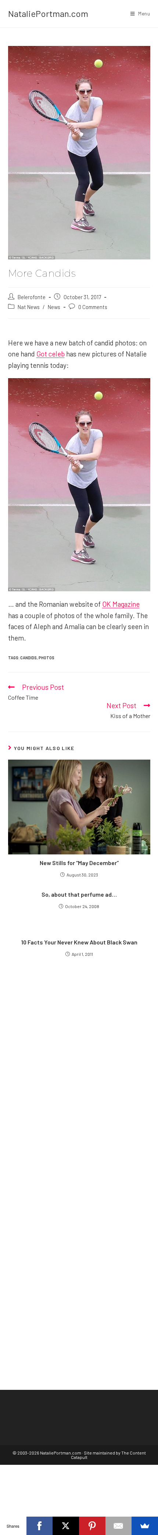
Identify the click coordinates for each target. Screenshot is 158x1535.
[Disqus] (79, 1250)
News (54, 307)
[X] (66, 1526)
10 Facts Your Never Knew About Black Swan (79, 942)
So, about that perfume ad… (79, 894)
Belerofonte (32, 297)
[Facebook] (39, 1526)
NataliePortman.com (48, 13)
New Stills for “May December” (79, 862)
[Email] (118, 1526)
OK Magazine (121, 604)
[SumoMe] (145, 1526)
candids (28, 657)
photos (46, 657)
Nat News (29, 307)
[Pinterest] (92, 1526)
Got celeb (50, 353)
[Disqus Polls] (79, 1067)
